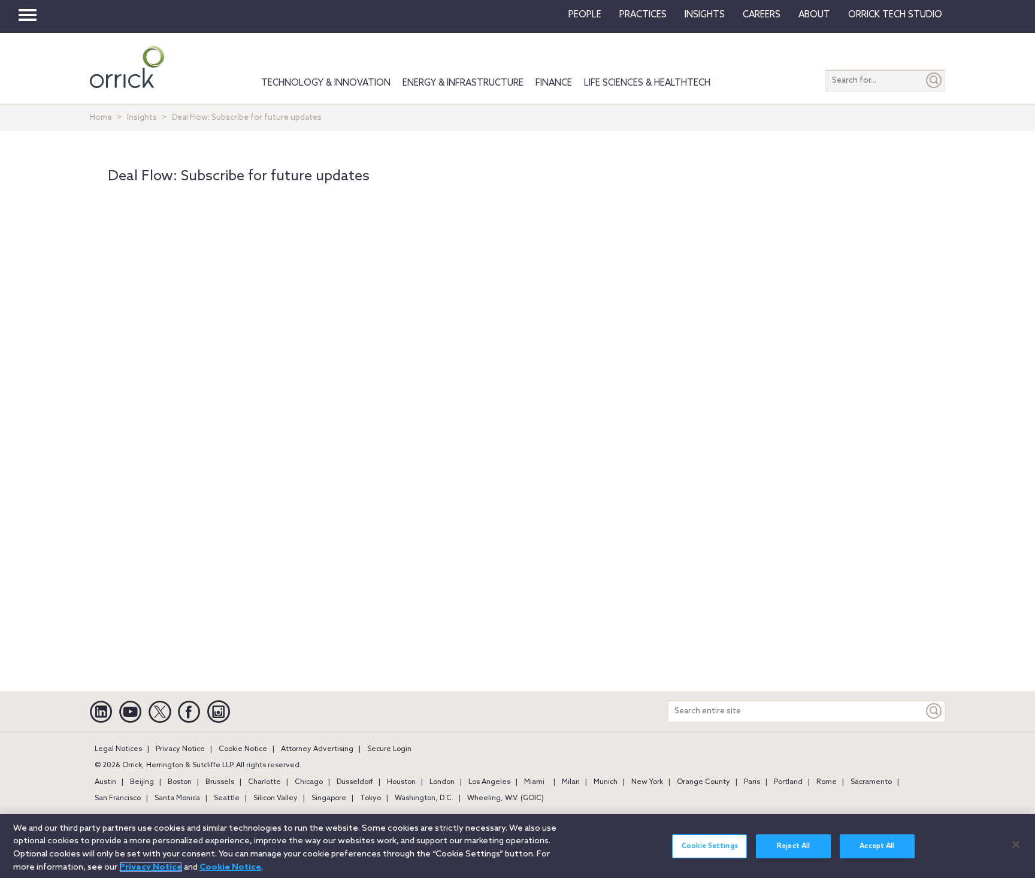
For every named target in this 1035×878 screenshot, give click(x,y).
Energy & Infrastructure (462, 83)
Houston (401, 782)
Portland (788, 782)
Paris (752, 782)
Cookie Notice (243, 749)
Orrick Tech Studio (895, 15)
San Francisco (118, 798)
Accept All (877, 846)
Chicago (309, 782)
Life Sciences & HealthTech (647, 83)
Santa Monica (177, 798)
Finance (553, 83)
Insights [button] (705, 15)
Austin (105, 782)
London (442, 782)
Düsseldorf (355, 782)
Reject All (793, 846)
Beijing (142, 782)
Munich (606, 782)
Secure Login (389, 749)
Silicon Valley (275, 798)
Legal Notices (118, 749)
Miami (534, 782)
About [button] (814, 15)
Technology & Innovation (326, 83)
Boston (180, 782)
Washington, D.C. (424, 798)
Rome (826, 782)
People (584, 15)
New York (647, 782)
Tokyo (370, 798)
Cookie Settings (710, 846)
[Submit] (934, 80)
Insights (142, 117)
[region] (517, 846)
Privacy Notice (180, 749)
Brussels (219, 782)
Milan (571, 782)
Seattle (227, 798)
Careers (761, 15)
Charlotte (264, 782)
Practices (643, 15)
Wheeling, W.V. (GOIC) (505, 798)
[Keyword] (934, 711)
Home (101, 117)
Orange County (703, 782)
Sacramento (871, 782)
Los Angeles (489, 782)
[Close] (1016, 844)
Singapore (328, 798)
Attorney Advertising (317, 749)
